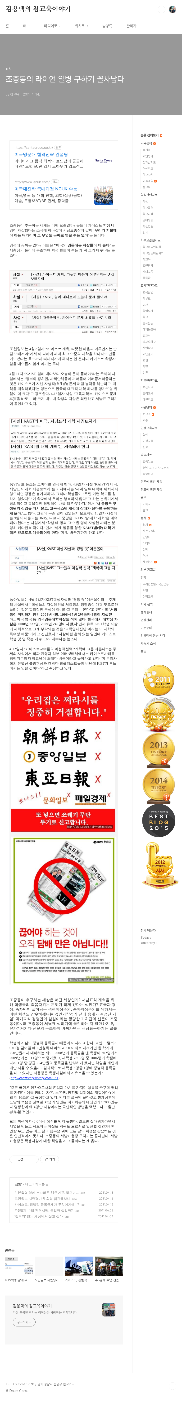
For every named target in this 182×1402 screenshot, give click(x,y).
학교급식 (148, 214)
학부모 (146, 298)
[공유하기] (27, 1159)
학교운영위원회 (152, 247)
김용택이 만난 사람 (153, 636)
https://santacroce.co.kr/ (33, 147)
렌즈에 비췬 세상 (151, 489)
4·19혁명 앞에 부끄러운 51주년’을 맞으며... (46, 1193)
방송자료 (146, 455)
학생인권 (148, 226)
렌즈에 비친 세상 (151, 482)
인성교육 (148, 441)
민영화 (146, 537)
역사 (145, 555)
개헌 (145, 590)
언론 (145, 373)
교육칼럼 (148, 292)
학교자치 (148, 175)
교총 (145, 420)
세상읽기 (148, 562)
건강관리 (146, 620)
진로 (145, 447)
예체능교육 (149, 329)
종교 (143, 497)
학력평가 (148, 311)
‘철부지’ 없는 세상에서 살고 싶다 (38, 1216)
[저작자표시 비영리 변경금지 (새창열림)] (65, 1159)
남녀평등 (148, 220)
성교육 (146, 187)
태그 (26, 26)
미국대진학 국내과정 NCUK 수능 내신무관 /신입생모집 (48, 189)
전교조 (147, 414)
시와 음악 (147, 604)
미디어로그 (52, 26)
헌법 (143, 577)
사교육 (146, 259)
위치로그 (81, 26)
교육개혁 (148, 181)
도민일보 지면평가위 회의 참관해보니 (42, 1198)
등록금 (146, 278)
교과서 (146, 335)
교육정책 (147, 143)
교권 (145, 360)
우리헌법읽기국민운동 (156, 584)
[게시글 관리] (33, 1159)
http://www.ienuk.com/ (32, 182)
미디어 (146, 543)
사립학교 (148, 348)
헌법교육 (148, 596)
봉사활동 (148, 323)
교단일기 (148, 354)
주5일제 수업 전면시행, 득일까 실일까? (43, 1210)
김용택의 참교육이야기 (38, 9)
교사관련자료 (149, 286)
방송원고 (148, 474)
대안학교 (148, 399)
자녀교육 (148, 272)
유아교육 (148, 393)
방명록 (107, 26)
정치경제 (146, 612)
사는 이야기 (149, 531)
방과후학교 (149, 342)
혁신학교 (148, 168)
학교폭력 (148, 208)
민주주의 (146, 628)
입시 (145, 232)
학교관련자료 (149, 380)
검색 (161, 9)
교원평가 (148, 156)
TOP (172, 1386)
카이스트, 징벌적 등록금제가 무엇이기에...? (46, 1204)
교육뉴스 (148, 461)
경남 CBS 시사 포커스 (156, 468)
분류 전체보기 (150, 135)
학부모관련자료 (150, 240)
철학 (145, 435)
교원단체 (147, 407)
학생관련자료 (149, 195)
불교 (145, 510)
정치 (18, 1184)
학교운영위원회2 (153, 253)
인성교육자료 (149, 428)
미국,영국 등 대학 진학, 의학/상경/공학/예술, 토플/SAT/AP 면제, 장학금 (48, 198)
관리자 (131, 26)
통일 (143, 651)
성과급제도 (149, 162)
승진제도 (148, 150)
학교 (145, 317)
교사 (145, 305)
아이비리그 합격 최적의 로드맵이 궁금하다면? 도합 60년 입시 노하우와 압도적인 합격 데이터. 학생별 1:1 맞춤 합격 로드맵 (49, 163)
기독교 (146, 504)
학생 (145, 201)
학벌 (145, 366)
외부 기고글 (148, 569)
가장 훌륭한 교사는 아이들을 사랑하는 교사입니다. (45, 1312)
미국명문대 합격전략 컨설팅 (41, 154)
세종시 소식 (148, 643)
